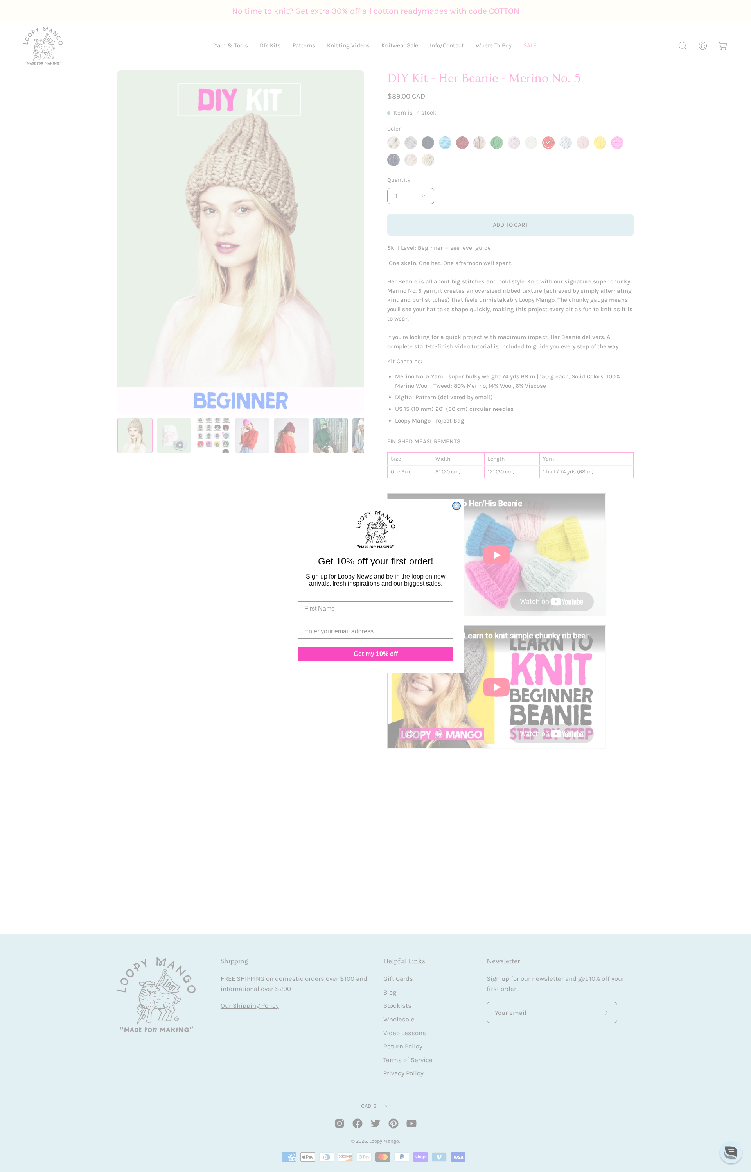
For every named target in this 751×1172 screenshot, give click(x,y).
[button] (731, 1152)
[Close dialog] (456, 506)
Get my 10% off (376, 654)
